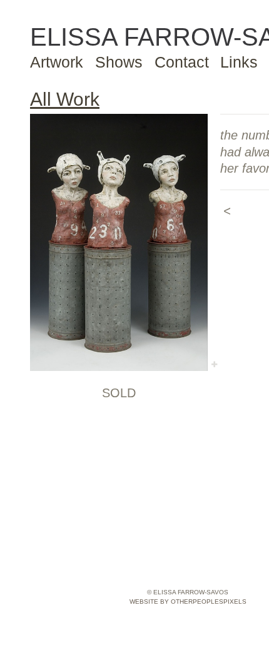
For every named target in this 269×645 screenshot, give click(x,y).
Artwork (56, 62)
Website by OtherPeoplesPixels (187, 601)
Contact (182, 62)
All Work (64, 99)
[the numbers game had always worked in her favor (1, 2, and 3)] (119, 242)
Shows (119, 62)
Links (239, 62)
